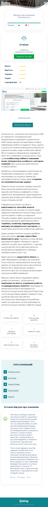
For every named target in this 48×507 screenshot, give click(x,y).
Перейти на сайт (24, 56)
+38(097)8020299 (24, 118)
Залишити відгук (23, 125)
